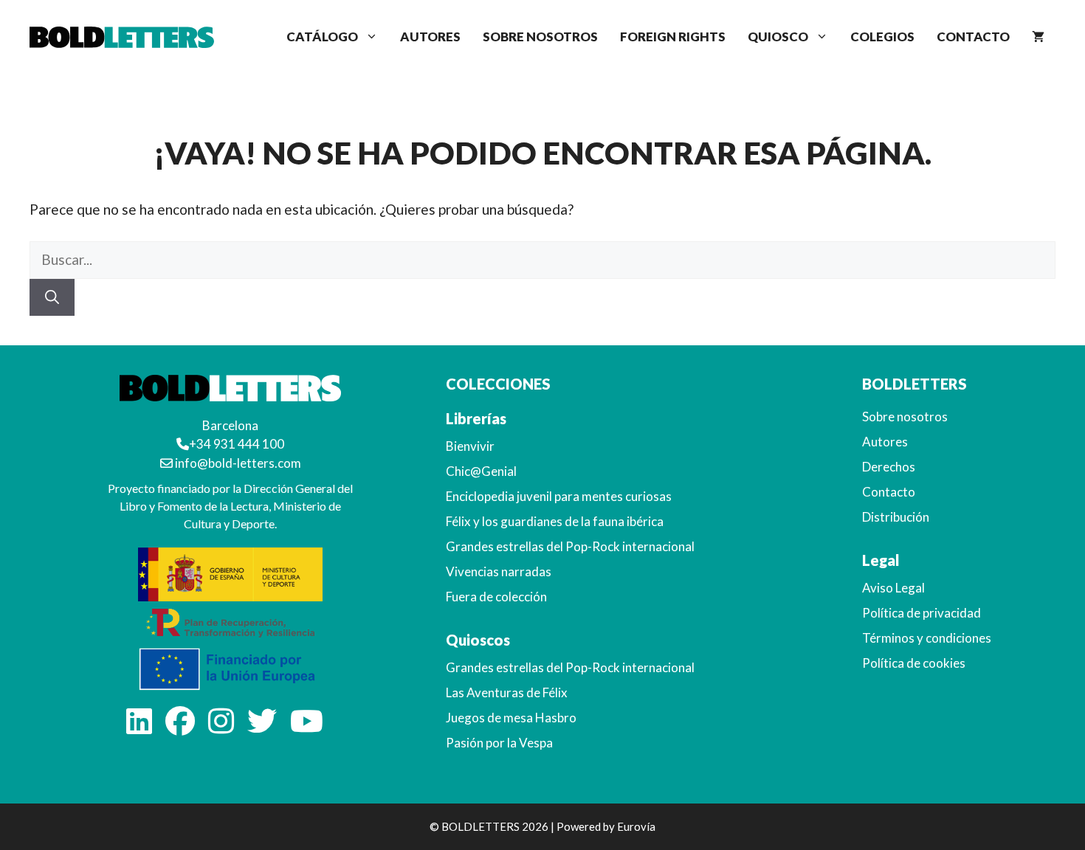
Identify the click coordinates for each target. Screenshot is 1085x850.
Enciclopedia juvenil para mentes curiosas (559, 496)
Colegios (882, 36)
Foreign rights (673, 36)
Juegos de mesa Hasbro (511, 717)
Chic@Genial (481, 471)
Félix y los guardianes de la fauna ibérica (555, 521)
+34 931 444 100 (236, 444)
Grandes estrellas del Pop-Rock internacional (570, 546)
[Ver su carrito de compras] (1038, 37)
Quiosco (778, 36)
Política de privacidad (921, 613)
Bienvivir (470, 446)
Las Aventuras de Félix (507, 692)
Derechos (888, 466)
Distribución (895, 517)
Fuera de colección (496, 596)
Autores (430, 36)
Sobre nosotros (540, 36)
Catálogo (322, 36)
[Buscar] (52, 298)
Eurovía (636, 826)
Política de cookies (913, 663)
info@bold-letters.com (237, 463)
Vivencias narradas (498, 571)
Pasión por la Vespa (499, 742)
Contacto (973, 36)
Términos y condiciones (926, 638)
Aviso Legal (893, 587)
